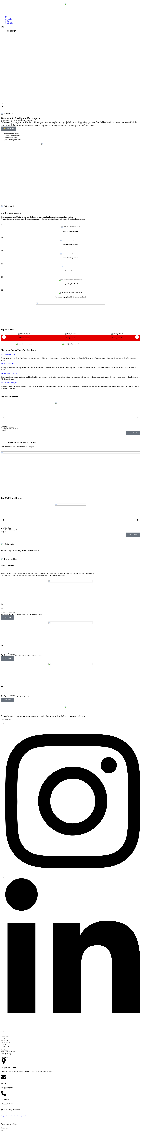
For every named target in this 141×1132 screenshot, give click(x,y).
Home (7, 17)
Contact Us (9, 23)
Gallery (7, 21)
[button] (70, 103)
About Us (8, 19)
